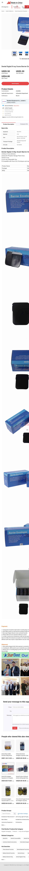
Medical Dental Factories (9, 853)
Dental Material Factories (23, 849)
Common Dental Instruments (10, 842)
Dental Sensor (21, 853)
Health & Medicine (9, 11)
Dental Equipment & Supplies (21, 11)
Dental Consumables (16, 838)
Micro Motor (4, 819)
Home (3, 11)
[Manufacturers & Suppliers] (14, 2)
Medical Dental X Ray (8, 856)
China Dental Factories (8, 849)
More (3, 859)
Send (15, 728)
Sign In (4, 117)
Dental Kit (5, 838)
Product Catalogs (23, 813)
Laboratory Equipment (7, 822)
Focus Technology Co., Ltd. (19, 865)
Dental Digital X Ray (20, 856)
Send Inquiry (15, 83)
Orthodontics (19, 822)
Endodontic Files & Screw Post (9, 816)
